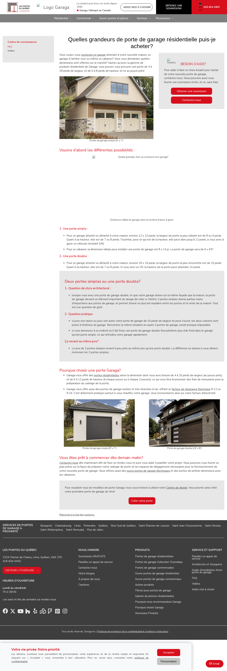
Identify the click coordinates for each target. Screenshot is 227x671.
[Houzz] (27, 612)
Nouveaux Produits (146, 613)
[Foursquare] (50, 612)
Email (216, 664)
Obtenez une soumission (191, 91)
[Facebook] (5, 612)
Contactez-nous (191, 100)
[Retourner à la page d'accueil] (18, 7)
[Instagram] (65, 612)
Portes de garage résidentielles (154, 556)
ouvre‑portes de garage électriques (148, 471)
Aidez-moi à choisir (203, 589)
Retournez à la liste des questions (77, 514)
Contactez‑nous (68, 463)
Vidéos (11, 50)
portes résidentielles (106, 375)
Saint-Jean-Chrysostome (187, 525)
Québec (103, 525)
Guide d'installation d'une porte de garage (207, 571)
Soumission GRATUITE (91, 556)
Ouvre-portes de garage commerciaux (158, 579)
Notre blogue (86, 573)
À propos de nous (89, 579)
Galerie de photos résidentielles (154, 596)
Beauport (46, 525)
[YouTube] (20, 612)
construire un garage (93, 55)
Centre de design (177, 487)
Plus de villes (95, 530)
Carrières (83, 585)
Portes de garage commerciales (154, 567)
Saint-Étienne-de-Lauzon (154, 525)
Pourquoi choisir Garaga (149, 607)
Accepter (168, 652)
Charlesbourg (63, 525)
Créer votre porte (142, 501)
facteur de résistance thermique (191, 389)
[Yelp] (35, 612)
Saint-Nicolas (213, 525)
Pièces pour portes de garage (153, 590)
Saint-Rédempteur (51, 530)
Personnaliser (168, 661)
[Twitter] (12, 612)
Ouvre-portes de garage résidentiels (157, 573)
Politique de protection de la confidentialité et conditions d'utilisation (133, 631)
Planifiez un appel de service (95, 562)
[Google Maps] (42, 612)
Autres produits (144, 585)
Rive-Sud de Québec (123, 525)
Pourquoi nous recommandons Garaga (158, 602)
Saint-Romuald (75, 530)
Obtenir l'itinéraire (19, 570)
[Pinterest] (57, 612)
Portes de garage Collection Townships (159, 562)
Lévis (77, 525)
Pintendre (89, 525)
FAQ (10, 46)
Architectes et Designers (207, 564)
